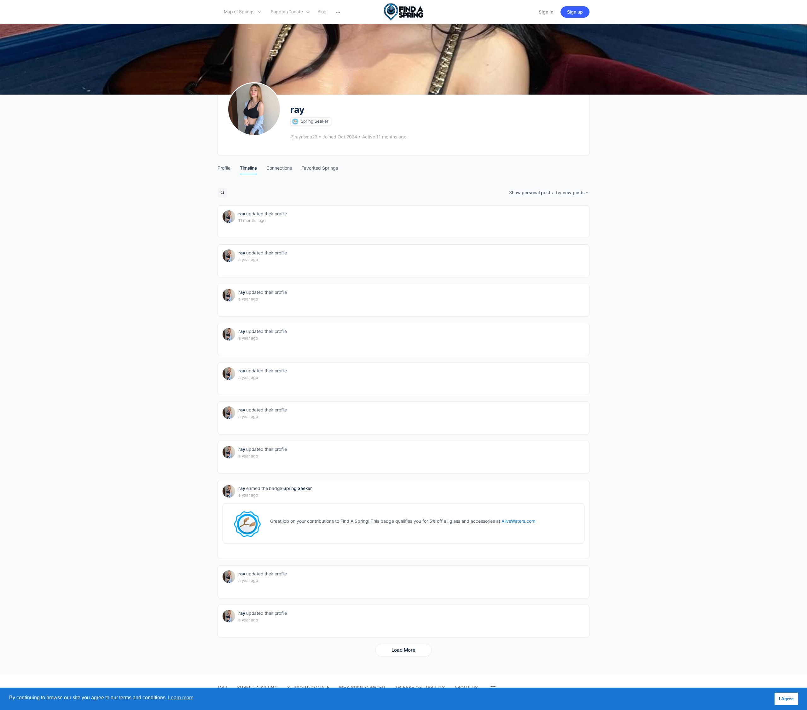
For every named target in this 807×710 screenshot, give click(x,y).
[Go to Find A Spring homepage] (403, 11)
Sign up (575, 12)
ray (241, 213)
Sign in (546, 12)
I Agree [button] (786, 698)
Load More (403, 650)
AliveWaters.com (518, 521)
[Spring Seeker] (295, 122)
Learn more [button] (181, 697)
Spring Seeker (314, 121)
